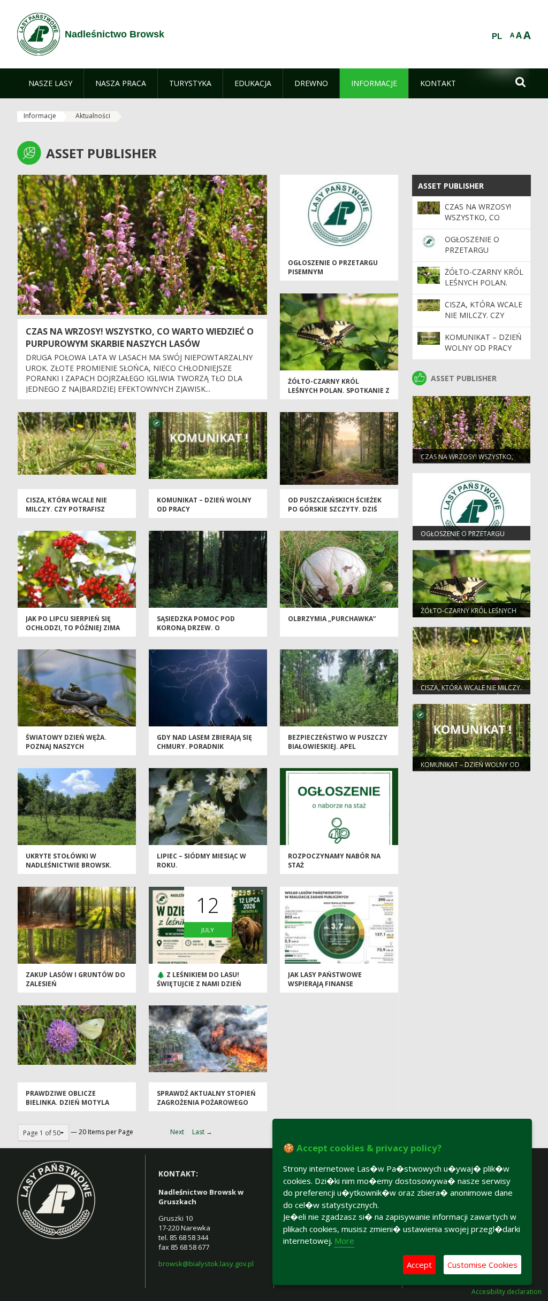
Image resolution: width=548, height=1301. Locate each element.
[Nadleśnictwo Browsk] (38, 34)
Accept (419, 1264)
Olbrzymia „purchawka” (332, 618)
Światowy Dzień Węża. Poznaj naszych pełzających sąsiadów (66, 747)
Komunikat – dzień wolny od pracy (483, 342)
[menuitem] (50, 83)
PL (497, 36)
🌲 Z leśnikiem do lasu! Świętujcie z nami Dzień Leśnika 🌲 (199, 984)
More (344, 1240)
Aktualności (92, 115)
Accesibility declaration (506, 1292)
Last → (202, 1131)
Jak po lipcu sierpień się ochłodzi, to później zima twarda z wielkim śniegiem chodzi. (74, 632)
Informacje (40, 115)
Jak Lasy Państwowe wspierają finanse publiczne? (325, 984)
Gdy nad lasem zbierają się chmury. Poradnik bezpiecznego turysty (204, 747)
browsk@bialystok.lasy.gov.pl (206, 1263)
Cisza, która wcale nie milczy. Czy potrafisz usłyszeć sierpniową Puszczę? (66, 513)
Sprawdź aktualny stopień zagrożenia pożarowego (206, 1098)
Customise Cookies (482, 1264)
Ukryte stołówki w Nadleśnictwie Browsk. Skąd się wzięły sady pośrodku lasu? (69, 869)
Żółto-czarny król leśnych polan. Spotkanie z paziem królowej (339, 391)
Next (177, 1131)
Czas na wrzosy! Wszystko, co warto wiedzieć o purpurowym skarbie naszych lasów (140, 338)
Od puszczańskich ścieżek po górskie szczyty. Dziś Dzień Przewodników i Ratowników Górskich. (335, 513)
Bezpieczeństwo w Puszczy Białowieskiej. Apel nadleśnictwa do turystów (337, 751)
